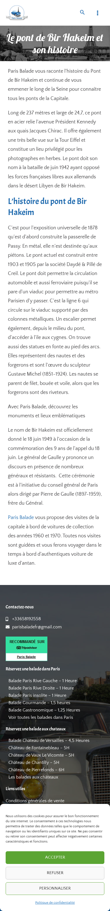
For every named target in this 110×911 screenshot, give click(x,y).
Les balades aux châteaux (33, 777)
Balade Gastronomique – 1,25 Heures (44, 710)
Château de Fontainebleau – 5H (38, 747)
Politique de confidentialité (55, 903)
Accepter (55, 857)
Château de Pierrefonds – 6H (36, 769)
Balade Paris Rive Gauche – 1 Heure (42, 680)
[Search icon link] (82, 13)
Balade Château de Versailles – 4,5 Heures (48, 740)
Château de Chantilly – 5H (33, 762)
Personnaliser (55, 888)
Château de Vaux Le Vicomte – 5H (41, 755)
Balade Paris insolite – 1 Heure (37, 695)
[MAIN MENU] (97, 12)
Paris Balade (21, 517)
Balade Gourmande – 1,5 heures (39, 702)
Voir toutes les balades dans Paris (40, 717)
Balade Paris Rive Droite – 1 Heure (41, 688)
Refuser (55, 872)
